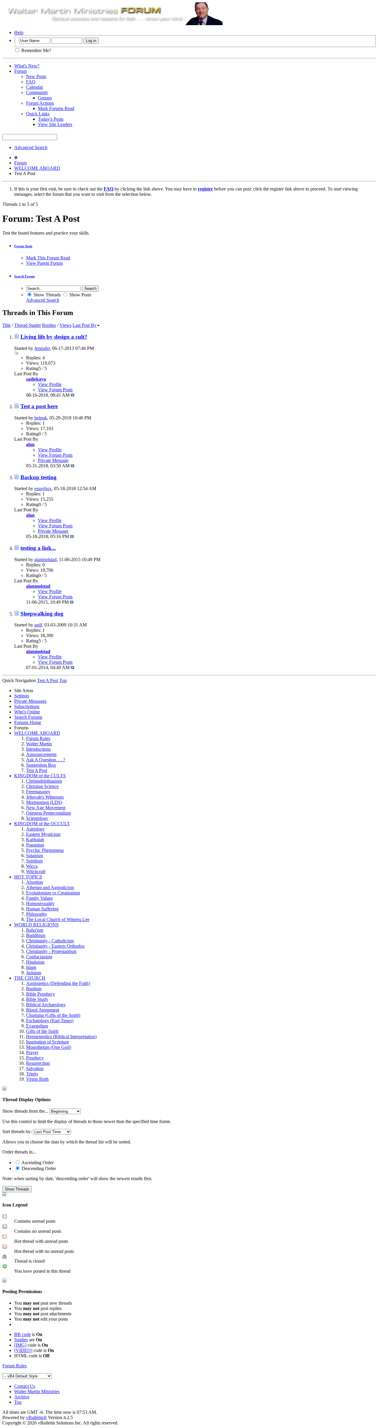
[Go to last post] (72, 395)
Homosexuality (40, 903)
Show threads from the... (25, 1111)
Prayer (32, 1052)
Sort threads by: (17, 1131)
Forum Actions (40, 103)
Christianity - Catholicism (50, 940)
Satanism (34, 855)
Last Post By (85, 325)
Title (6, 325)
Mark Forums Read (56, 108)
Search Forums (28, 717)
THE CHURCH (29, 977)
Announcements (41, 754)
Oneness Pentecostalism (48, 812)
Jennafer (42, 348)
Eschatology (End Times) (49, 1020)
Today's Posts (50, 119)
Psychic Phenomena (45, 850)
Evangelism (37, 1025)
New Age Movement (45, 807)
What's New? (26, 65)
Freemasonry (38, 791)
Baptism (33, 988)
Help (18, 32)
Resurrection (38, 1063)
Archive (21, 1396)
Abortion (34, 882)
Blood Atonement (42, 1009)
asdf (38, 624)
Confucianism (39, 956)
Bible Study (37, 999)
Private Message (53, 460)
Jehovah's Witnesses (45, 796)
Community (37, 92)
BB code (22, 1334)
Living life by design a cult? (53, 337)
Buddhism (35, 935)
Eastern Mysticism (43, 834)
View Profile (50, 384)
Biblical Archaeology (46, 1004)
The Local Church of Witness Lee (57, 919)
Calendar (34, 87)
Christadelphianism (44, 781)
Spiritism (34, 860)
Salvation (35, 1068)
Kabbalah (35, 839)
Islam (31, 967)
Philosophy (36, 914)
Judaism (33, 972)
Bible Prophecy (40, 993)
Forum (20, 71)
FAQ (31, 81)
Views (65, 325)
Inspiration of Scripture (47, 1041)
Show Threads (46, 294)
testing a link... (38, 548)
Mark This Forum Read (48, 257)
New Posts (36, 76)
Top (63, 680)
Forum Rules (38, 738)
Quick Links (37, 113)
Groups (45, 97)
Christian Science (42, 786)
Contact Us (24, 1386)
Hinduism (35, 962)
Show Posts (79, 294)
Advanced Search (30, 147)
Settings (21, 695)
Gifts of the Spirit (42, 1031)
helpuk (40, 417)
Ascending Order (37, 1162)
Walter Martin (39, 743)
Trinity (32, 1073)
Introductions (38, 749)
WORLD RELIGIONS (36, 924)
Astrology (35, 828)
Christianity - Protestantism (51, 951)
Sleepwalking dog (41, 613)
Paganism (35, 844)
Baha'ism (34, 930)
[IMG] (20, 1345)
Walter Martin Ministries (37, 1391)
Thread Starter (27, 325)
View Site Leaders (55, 124)
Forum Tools (23, 246)
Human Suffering (42, 908)
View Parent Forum (44, 263)
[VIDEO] (23, 1350)
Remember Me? (35, 50)
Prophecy (35, 1057)
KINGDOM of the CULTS (40, 775)
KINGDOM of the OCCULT (42, 823)
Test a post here (39, 406)
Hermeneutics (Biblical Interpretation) (61, 1036)
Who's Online (27, 711)
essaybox (43, 488)
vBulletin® (36, 1417)
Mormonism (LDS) (44, 802)
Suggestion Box (41, 765)
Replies (49, 325)
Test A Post (36, 770)
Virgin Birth (37, 1079)
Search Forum (24, 276)
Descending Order (38, 1168)
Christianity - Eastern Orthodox (55, 946)
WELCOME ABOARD (37, 168)
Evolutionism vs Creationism (53, 892)
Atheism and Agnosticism (50, 887)
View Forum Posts (55, 389)
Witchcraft (35, 871)
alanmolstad (45, 559)
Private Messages (30, 701)
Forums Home (27, 722)
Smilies (21, 1339)
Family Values (39, 898)
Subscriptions (26, 706)
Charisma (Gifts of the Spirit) (53, 1015)
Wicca (32, 866)
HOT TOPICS (28, 876)
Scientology (37, 818)
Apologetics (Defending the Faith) (58, 983)
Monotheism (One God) (48, 1047)
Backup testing (38, 477)
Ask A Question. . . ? (45, 759)
